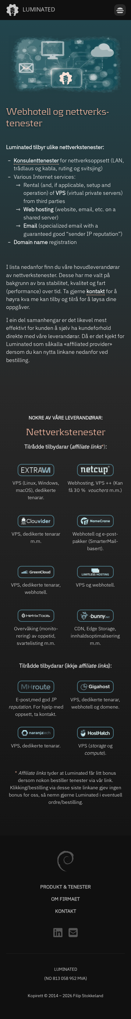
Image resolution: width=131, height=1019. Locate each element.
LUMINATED (39, 9)
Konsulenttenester (36, 160)
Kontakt (65, 911)
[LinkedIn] (58, 939)
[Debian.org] (65, 870)
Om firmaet (65, 899)
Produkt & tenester (65, 887)
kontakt (96, 291)
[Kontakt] (73, 939)
